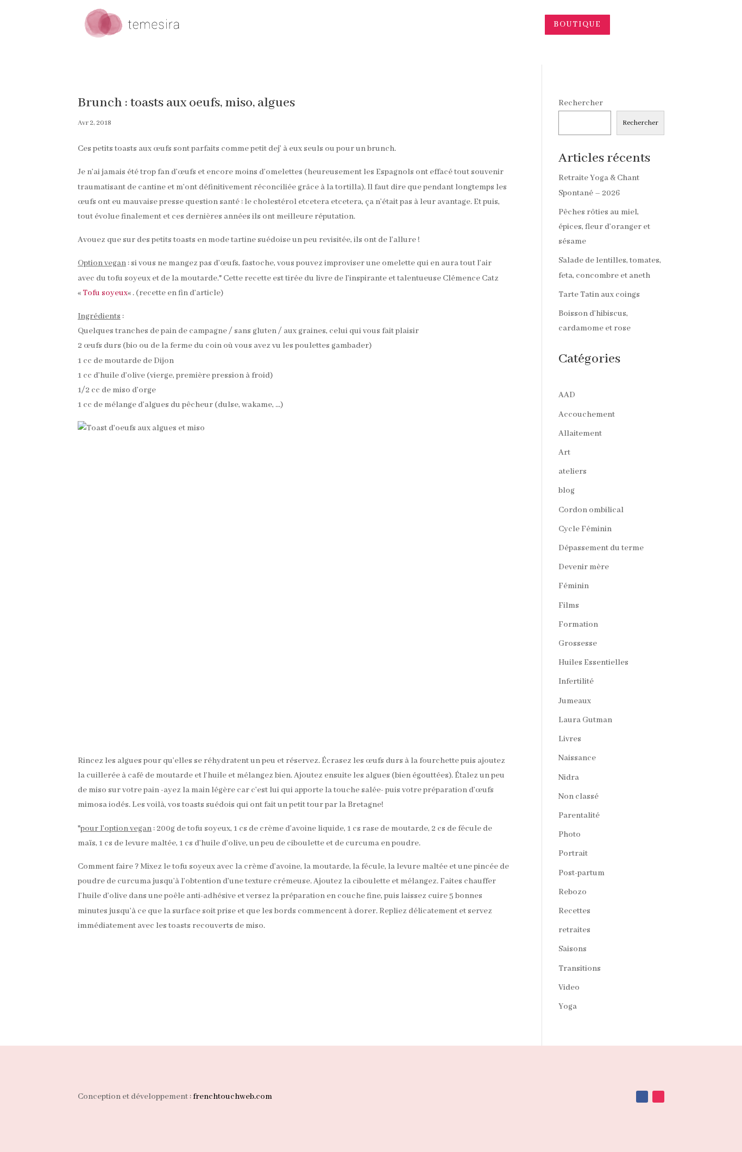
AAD (566, 395)
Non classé (578, 796)
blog (566, 490)
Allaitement (580, 433)
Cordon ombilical (591, 510)
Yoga (567, 1006)
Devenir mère (583, 567)
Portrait (573, 853)
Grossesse (577, 643)
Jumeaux (574, 701)
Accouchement (586, 414)
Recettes (574, 911)
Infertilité (576, 681)
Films (568, 605)
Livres (569, 739)
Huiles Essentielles (593, 662)
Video (569, 987)
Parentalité (579, 815)
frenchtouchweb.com (232, 1097)
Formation (578, 624)
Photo (569, 834)
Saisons (572, 949)
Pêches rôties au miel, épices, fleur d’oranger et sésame (604, 226)
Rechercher (580, 103)
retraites (574, 930)
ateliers (572, 471)
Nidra (568, 777)
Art (564, 452)
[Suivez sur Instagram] (658, 1097)
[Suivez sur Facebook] (642, 1097)
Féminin (573, 586)
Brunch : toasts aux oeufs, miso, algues (186, 102)
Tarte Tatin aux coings (599, 295)
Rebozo (572, 892)
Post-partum (581, 873)
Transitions (579, 968)
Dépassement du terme (601, 548)
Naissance (577, 758)
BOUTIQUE (577, 24)
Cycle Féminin (585, 529)
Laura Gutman (585, 720)
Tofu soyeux (105, 293)
